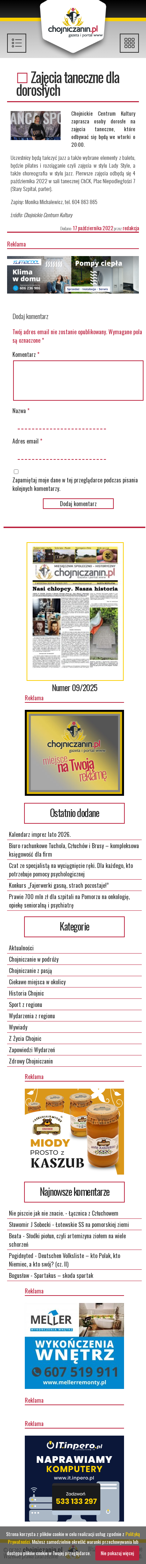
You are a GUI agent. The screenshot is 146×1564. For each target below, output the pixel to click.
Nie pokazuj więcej (117, 1553)
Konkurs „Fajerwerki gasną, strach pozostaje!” (59, 885)
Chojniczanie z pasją (30, 970)
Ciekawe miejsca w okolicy (37, 982)
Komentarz (25, 354)
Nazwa (20, 410)
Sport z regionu (25, 1004)
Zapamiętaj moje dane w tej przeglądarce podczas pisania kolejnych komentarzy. (75, 484)
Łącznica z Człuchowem (93, 1213)
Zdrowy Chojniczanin (31, 1061)
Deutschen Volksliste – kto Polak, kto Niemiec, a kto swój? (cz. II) (64, 1259)
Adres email (27, 441)
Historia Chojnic (26, 993)
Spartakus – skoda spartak (63, 1275)
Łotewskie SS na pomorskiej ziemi (92, 1224)
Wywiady (18, 1027)
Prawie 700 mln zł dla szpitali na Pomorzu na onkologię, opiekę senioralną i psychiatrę (69, 900)
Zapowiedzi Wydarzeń (32, 1049)
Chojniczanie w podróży (33, 959)
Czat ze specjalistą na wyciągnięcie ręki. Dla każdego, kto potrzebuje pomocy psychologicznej (71, 869)
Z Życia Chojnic (25, 1038)
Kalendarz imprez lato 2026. (40, 834)
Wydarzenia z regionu (32, 1016)
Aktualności (21, 948)
